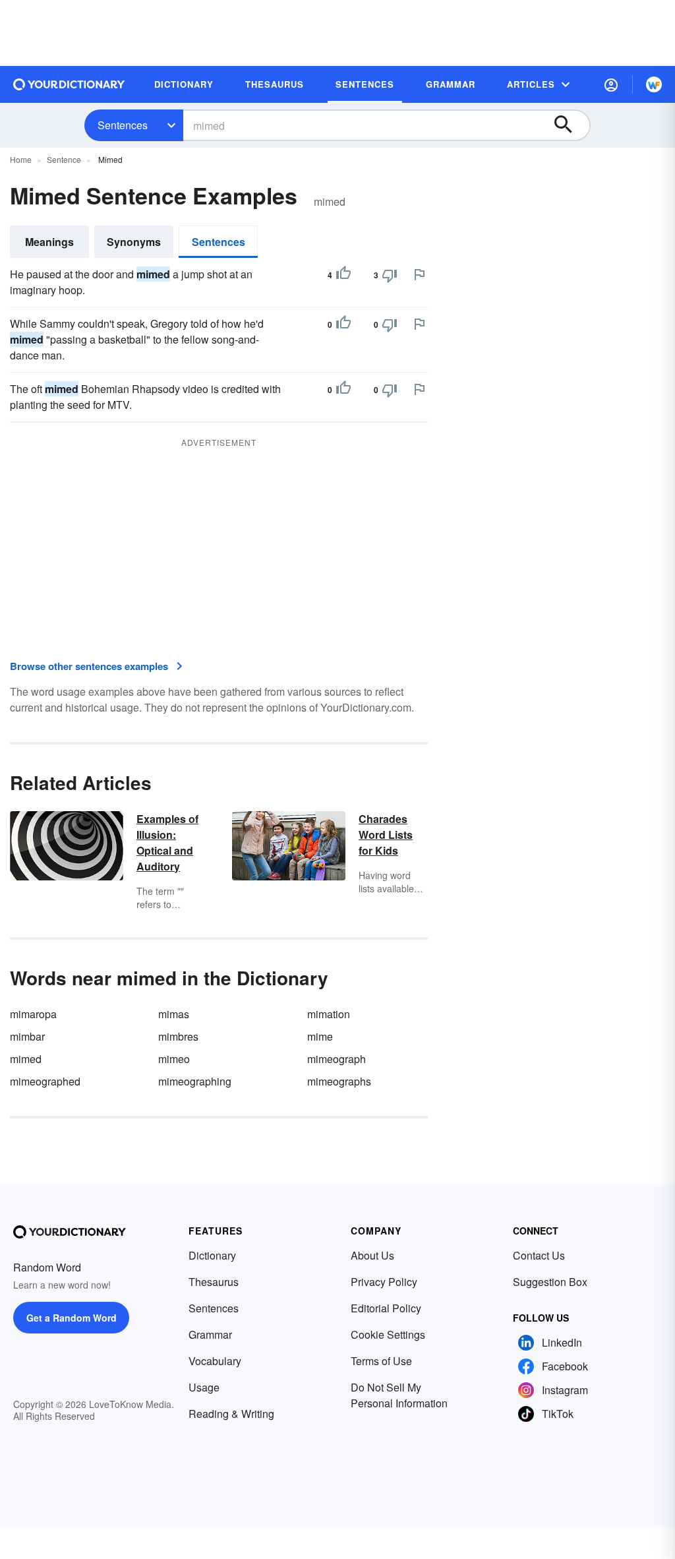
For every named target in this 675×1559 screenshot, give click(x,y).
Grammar (210, 1334)
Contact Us (539, 1255)
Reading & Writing (231, 1413)
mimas (173, 1014)
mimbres (178, 1036)
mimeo (174, 1058)
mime (320, 1036)
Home (21, 159)
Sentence (64, 159)
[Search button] (569, 125)
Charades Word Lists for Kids (386, 834)
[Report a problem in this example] (419, 274)
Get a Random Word (71, 1317)
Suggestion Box (550, 1281)
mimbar (27, 1036)
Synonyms (134, 241)
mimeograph (336, 1058)
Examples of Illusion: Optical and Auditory (167, 842)
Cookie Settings (388, 1334)
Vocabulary (215, 1360)
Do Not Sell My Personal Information (399, 1395)
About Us (372, 1255)
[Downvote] (389, 275)
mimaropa (33, 1014)
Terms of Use (381, 1360)
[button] (611, 84)
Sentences (123, 125)
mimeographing (194, 1081)
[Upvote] (343, 275)
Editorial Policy (386, 1308)
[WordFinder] (654, 84)
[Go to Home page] (69, 84)
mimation (328, 1014)
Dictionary (212, 1255)
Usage (204, 1387)
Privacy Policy (384, 1281)
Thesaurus (214, 1281)
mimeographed (45, 1081)
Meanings (49, 241)
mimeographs (339, 1081)
